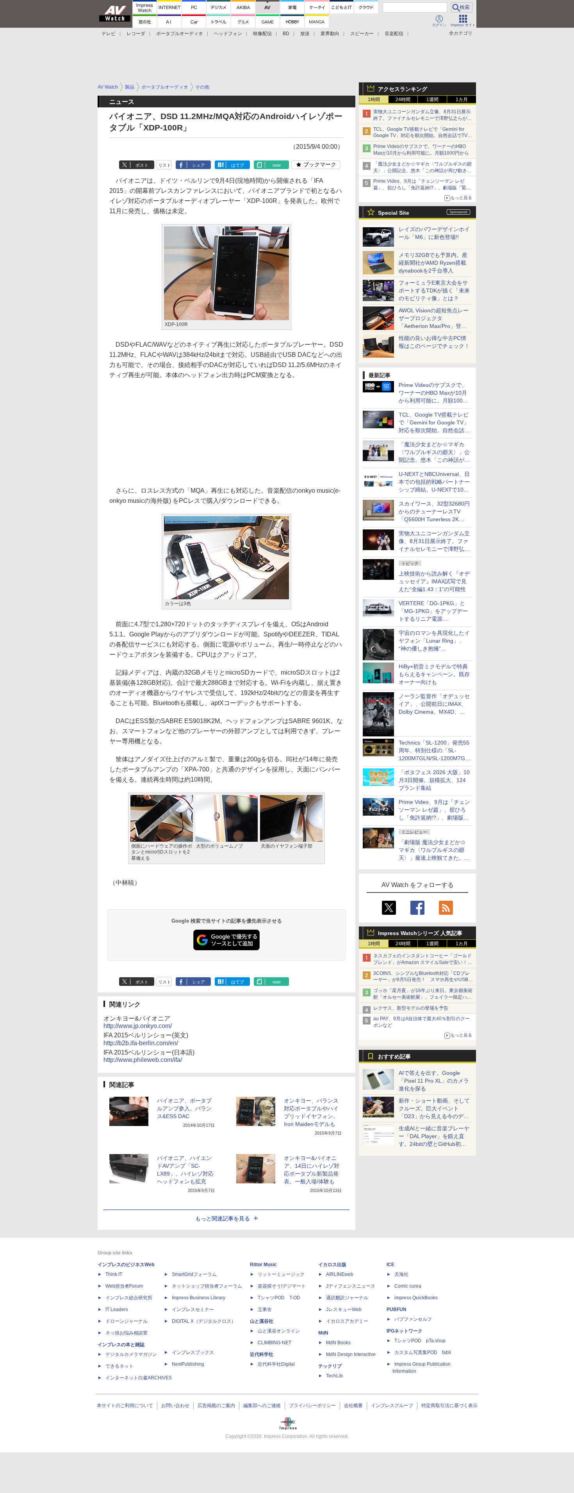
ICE (390, 1264)
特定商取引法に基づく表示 (449, 1405)
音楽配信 (394, 33)
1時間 (374, 99)
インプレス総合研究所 (128, 1298)
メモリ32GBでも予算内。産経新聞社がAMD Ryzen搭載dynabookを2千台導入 (433, 263)
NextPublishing (188, 1364)
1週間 (432, 99)
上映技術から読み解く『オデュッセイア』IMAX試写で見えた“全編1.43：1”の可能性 (434, 581)
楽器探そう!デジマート (282, 1286)
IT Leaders (116, 1309)
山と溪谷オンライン (279, 1331)
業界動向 (330, 33)
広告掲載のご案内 (216, 1405)
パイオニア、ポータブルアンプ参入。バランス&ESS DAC (184, 1108)
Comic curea (407, 1286)
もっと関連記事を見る (222, 1218)
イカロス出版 (332, 1264)
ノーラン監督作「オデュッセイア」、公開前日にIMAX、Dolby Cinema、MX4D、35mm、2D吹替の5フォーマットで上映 (434, 711)
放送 (305, 33)
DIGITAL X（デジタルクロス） (204, 1321)
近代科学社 (261, 1354)
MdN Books (338, 1342)
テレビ (109, 33)
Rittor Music (263, 1264)
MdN (323, 1333)
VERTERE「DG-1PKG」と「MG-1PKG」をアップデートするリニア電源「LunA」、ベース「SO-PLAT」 (433, 619)
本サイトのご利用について (125, 1405)
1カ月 (462, 99)
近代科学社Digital (276, 1364)
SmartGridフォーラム (194, 1274)
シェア (198, 165)
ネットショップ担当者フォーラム (207, 1286)
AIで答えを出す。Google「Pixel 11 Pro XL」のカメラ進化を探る (434, 1081)
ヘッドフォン (228, 33)
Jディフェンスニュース (350, 1286)
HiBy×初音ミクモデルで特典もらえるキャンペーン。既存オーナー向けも (434, 674)
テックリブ (330, 1366)
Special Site (393, 213)
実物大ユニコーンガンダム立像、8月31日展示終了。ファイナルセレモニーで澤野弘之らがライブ (422, 118)
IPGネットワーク (404, 1331)
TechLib (334, 1376)
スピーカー (362, 33)
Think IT (113, 1274)
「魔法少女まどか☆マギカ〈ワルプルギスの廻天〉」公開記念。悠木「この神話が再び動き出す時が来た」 (422, 170)
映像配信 (262, 33)
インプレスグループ (392, 1405)
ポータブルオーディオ (179, 33)
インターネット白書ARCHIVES (138, 1378)
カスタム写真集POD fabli (422, 1352)
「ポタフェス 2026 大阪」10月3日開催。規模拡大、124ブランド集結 (434, 780)
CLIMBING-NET (274, 1342)
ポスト (141, 165)
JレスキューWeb (344, 1309)
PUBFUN (396, 1309)
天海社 (401, 1274)
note (277, 165)
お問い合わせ (175, 1405)
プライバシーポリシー (312, 1405)
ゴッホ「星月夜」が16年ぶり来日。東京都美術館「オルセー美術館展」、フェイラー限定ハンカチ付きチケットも (422, 997)
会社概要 (353, 1405)
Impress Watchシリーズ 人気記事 (420, 933)
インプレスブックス (193, 1352)
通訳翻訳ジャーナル (347, 1298)
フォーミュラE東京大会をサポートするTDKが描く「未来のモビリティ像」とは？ (434, 290)
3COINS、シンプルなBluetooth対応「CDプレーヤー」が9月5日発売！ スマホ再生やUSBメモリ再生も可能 (423, 980)
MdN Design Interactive (351, 1354)
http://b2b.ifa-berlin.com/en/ (140, 1043)
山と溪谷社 (261, 1321)
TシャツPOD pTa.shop (420, 1340)
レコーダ (136, 33)
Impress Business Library (198, 1298)
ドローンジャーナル (126, 1321)
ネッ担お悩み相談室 (126, 1333)
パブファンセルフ (413, 1319)
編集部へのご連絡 (262, 1405)
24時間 (403, 99)
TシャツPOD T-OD (279, 1298)
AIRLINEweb (339, 1274)
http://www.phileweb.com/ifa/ (142, 1060)
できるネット (119, 1366)
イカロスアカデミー (347, 1321)
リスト (164, 165)
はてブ (237, 165)
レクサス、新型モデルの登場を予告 (410, 1008)
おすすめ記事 (394, 1056)
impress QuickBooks (416, 1298)
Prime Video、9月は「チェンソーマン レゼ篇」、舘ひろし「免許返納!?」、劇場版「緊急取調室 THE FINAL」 (422, 187)
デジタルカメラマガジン (131, 1354)
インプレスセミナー (193, 1309)
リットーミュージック (281, 1274)
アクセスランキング (402, 89)
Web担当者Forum (124, 1286)
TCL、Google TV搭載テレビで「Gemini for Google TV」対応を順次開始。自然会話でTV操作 (422, 135)
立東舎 (265, 1309)
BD (286, 33)
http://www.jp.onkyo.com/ (137, 1026)
